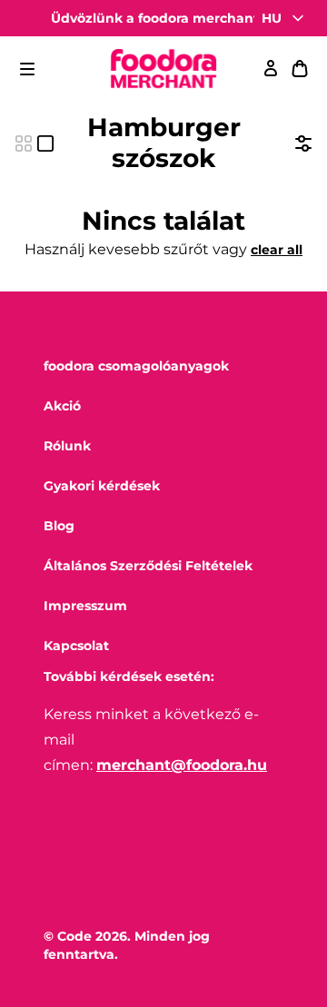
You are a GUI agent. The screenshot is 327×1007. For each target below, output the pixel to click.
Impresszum (85, 605)
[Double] (24, 143)
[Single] (45, 143)
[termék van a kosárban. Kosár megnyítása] (299, 69)
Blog (59, 526)
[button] (27, 69)
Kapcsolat (76, 645)
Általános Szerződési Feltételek (148, 566)
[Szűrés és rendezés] (303, 143)
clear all (276, 250)
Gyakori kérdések (102, 486)
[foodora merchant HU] (163, 69)
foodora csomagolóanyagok (136, 366)
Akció (62, 406)
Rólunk (67, 446)
